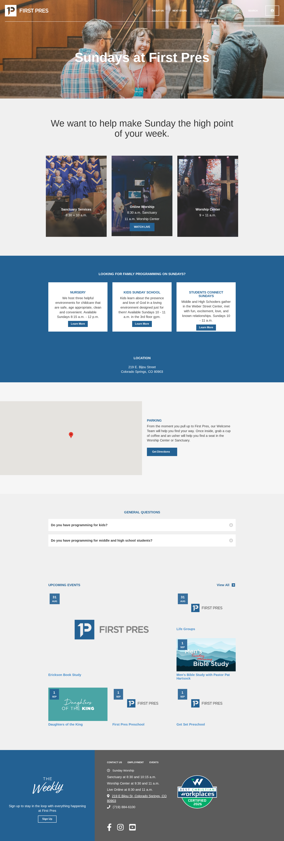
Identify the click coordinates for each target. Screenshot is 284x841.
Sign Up (47, 819)
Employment (136, 762)
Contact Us (114, 762)
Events (153, 762)
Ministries (202, 10)
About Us (158, 10)
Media (221, 10)
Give (236, 10)
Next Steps (180, 10)
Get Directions (161, 451)
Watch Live (142, 226)
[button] (71, 435)
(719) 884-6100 (124, 807)
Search (253, 10)
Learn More (78, 323)
